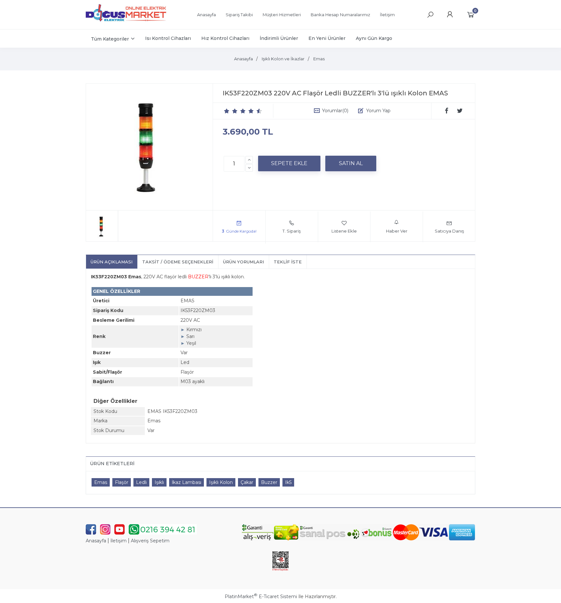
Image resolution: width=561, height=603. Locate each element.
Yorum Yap (378, 111)
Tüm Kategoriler (110, 39)
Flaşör (121, 482)
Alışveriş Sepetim (150, 541)
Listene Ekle (344, 231)
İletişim (118, 541)
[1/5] (227, 111)
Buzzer (269, 482)
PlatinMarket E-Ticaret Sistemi (261, 596)
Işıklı (159, 482)
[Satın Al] (350, 163)
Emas (100, 482)
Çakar (247, 482)
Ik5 (288, 482)
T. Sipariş (291, 231)
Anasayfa (96, 541)
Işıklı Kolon (221, 482)
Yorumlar (335, 111)
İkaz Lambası (186, 482)
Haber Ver (396, 231)
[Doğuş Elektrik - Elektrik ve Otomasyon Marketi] (126, 24)
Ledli (141, 482)
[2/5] (231, 111)
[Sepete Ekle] (289, 163)
